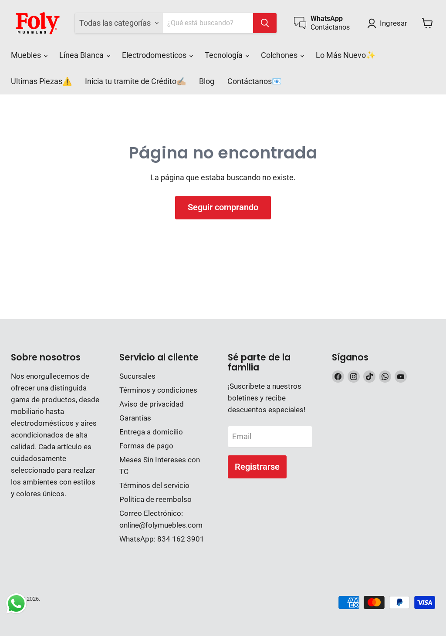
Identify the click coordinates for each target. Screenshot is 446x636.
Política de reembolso (155, 499)
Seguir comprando (223, 207)
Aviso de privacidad (151, 404)
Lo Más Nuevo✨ (345, 55)
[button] (389, 23)
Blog (206, 81)
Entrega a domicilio (151, 431)
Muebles (27, 55)
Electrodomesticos (155, 55)
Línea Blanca (82, 55)
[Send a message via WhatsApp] (16, 604)
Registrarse (257, 466)
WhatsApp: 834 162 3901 (161, 539)
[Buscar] (265, 23)
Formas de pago (146, 445)
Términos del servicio (154, 485)
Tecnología (224, 55)
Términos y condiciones (158, 390)
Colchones (280, 55)
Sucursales (137, 376)
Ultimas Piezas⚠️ (41, 81)
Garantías (135, 418)
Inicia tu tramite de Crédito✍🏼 (135, 81)
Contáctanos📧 (254, 81)
